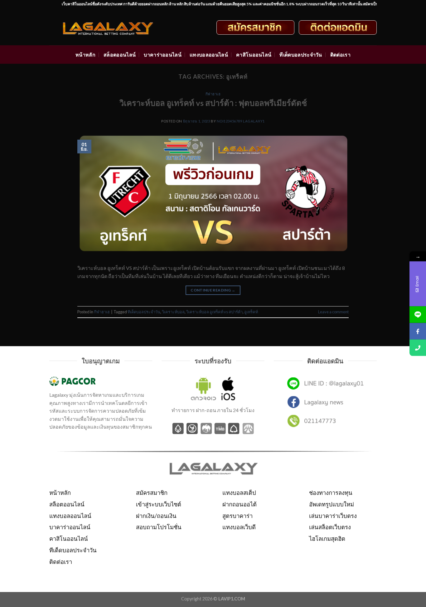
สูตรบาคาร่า (237, 515)
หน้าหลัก (85, 54)
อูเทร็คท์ (251, 311)
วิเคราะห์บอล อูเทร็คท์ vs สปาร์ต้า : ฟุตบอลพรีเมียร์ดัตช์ (213, 102)
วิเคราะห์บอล (173, 311)
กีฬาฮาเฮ (213, 94)
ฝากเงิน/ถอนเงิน (156, 515)
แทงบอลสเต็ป (239, 492)
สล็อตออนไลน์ (120, 54)
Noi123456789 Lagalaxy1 (241, 121)
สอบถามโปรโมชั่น (159, 527)
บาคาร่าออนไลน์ (163, 54)
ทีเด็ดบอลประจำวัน (300, 54)
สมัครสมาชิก (151, 492)
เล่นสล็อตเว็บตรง (330, 527)
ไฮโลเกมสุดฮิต (327, 538)
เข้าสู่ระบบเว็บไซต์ (158, 504)
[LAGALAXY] (113, 27)
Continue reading (213, 290)
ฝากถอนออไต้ (239, 504)
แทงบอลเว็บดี (239, 527)
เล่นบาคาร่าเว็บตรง (333, 515)
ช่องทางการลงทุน (330, 492)
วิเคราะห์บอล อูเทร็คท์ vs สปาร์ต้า (214, 311)
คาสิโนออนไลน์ (254, 54)
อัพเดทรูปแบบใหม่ (331, 504)
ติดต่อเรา (340, 54)
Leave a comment (333, 311)
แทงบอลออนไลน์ (209, 54)
